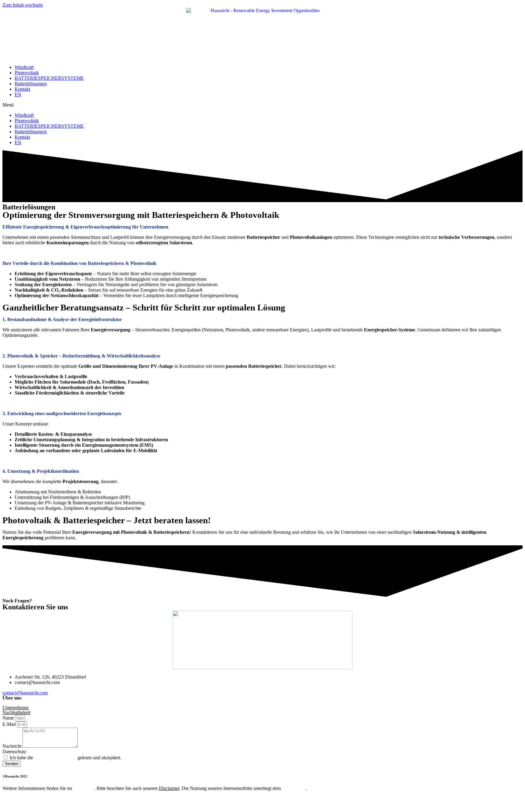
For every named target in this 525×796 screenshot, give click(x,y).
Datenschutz (14, 751)
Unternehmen (15, 707)
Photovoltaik (27, 72)
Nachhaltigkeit (16, 712)
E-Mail (9, 724)
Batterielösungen (31, 83)
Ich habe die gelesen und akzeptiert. (65, 757)
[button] (262, 105)
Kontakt (22, 89)
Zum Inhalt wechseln (22, 5)
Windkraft (24, 67)
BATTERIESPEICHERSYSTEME (49, 78)
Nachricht (12, 746)
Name (8, 717)
